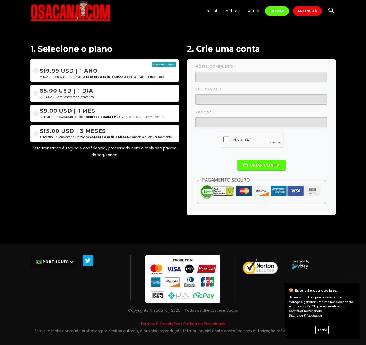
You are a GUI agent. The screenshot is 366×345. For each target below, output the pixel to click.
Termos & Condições (160, 323)
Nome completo (215, 66)
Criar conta (264, 165)
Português (56, 262)
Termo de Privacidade (305, 315)
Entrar (277, 11)
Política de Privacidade (204, 323)
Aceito (322, 330)
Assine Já (307, 11)
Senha (203, 111)
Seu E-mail (208, 89)
